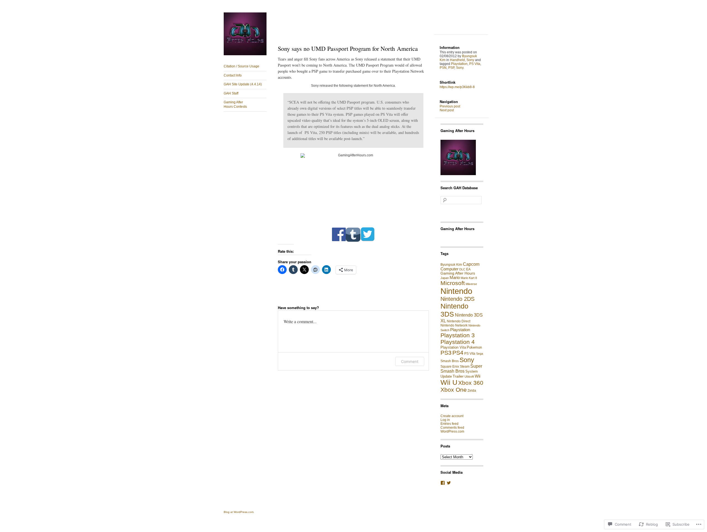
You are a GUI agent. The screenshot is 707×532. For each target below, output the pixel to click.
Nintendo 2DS (457, 299)
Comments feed (452, 428)
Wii (477, 376)
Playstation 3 (457, 335)
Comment (409, 361)
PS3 (446, 352)
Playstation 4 (457, 342)
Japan (444, 278)
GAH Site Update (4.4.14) (243, 84)
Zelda (472, 391)
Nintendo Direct (458, 321)
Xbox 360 (470, 383)
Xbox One (453, 389)
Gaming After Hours (457, 228)
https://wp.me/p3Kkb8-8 (457, 87)
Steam (464, 366)
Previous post (450, 106)
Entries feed (449, 424)
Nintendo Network (454, 325)
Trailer (458, 376)
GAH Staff (231, 93)
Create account (451, 416)
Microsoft (452, 283)
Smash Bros (449, 361)
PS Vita (474, 64)
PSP (451, 68)
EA (468, 269)
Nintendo (456, 291)
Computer (449, 269)
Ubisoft (469, 376)
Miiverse (471, 284)
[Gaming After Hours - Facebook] (339, 241)
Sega (479, 353)
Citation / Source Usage (241, 66)
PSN (443, 68)
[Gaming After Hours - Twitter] (367, 241)
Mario (455, 277)
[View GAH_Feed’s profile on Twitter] (449, 483)
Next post (447, 110)
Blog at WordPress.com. (239, 511)
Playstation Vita (453, 347)
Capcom (471, 264)
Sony (470, 60)
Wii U (448, 382)
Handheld (457, 60)
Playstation (459, 64)
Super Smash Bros (461, 368)
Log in (445, 420)
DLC (462, 269)
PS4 (457, 352)
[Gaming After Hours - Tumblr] (353, 241)
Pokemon (474, 347)
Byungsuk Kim (451, 265)
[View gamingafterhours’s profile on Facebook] (442, 483)
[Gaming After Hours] (245, 54)
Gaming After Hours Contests (235, 104)
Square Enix (449, 366)
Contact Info (233, 75)
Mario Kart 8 (469, 278)
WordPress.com (452, 431)
